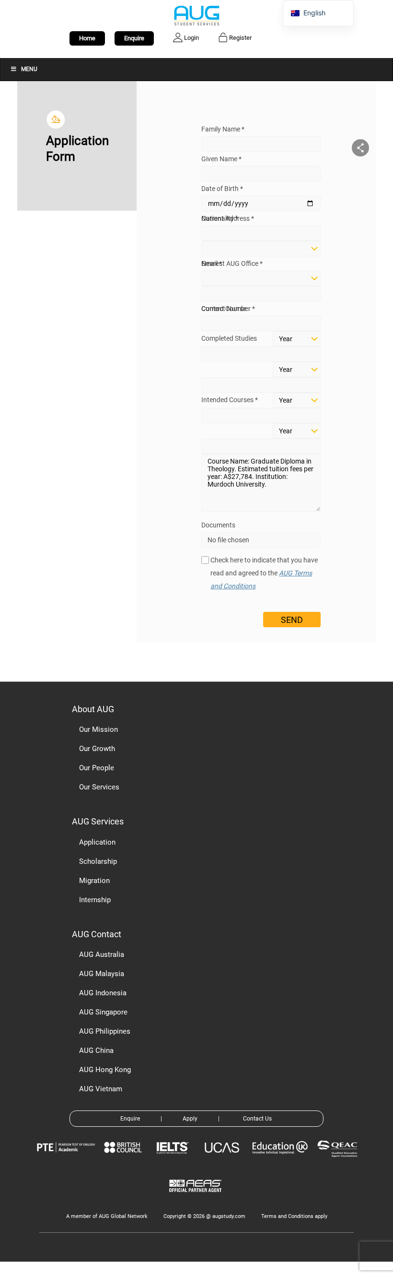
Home (87, 38)
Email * (211, 263)
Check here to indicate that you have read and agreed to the (264, 573)
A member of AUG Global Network (107, 1216)
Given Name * (221, 159)
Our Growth (97, 748)
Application (97, 842)
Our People (96, 768)
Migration (94, 880)
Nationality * (219, 218)
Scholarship (98, 861)
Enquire (134, 38)
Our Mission (98, 729)
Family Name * (222, 129)
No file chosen (228, 540)
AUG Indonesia (103, 993)
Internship (95, 899)
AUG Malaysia (101, 973)
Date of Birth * (222, 188)
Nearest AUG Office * (232, 263)
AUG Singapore (103, 1012)
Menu (29, 69)
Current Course (223, 308)
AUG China (96, 1050)
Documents (218, 525)
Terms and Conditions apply (294, 1216)
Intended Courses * (229, 400)
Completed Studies (229, 338)
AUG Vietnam (100, 1089)
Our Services (99, 787)
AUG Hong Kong (105, 1069)
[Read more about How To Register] (197, 1199)
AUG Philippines (104, 1031)
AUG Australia (101, 954)
